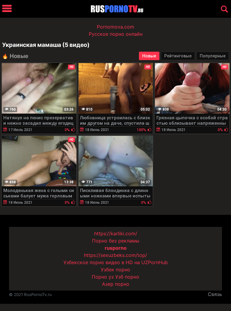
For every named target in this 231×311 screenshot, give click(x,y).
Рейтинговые (178, 55)
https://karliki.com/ (115, 233)
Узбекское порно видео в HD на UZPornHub (115, 262)
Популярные (213, 55)
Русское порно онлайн (116, 34)
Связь (215, 294)
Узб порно (127, 277)
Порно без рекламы (115, 241)
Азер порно (115, 284)
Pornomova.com (115, 27)
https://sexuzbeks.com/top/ (115, 255)
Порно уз (103, 277)
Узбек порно (115, 270)
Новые (149, 55)
